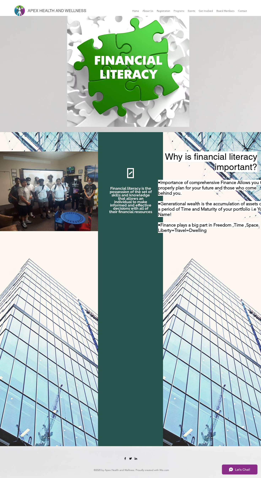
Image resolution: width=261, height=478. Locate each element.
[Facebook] (125, 458)
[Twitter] (130, 458)
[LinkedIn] (136, 458)
